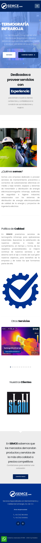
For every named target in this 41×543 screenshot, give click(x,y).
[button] (10, 367)
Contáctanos (20, 476)
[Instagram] (23, 523)
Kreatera (34, 538)
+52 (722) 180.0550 (21, 515)
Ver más (9, 55)
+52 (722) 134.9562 (21, 518)
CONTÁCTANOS (27, 55)
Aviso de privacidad (20, 509)
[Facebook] (18, 523)
